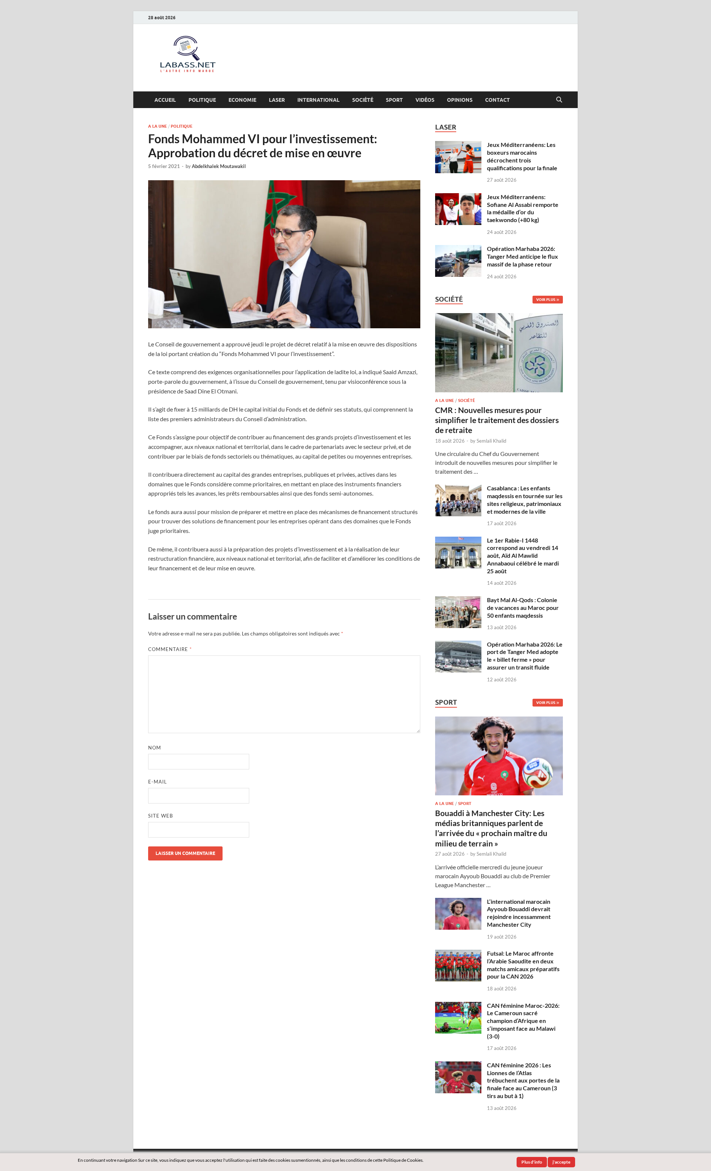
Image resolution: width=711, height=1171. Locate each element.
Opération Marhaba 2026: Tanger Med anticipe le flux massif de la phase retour (522, 256)
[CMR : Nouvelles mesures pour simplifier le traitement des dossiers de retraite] (499, 317)
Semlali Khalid (491, 441)
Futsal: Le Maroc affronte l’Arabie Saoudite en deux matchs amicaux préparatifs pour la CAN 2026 (523, 965)
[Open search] (559, 99)
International (318, 100)
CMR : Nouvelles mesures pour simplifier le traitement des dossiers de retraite (497, 420)
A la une (157, 126)
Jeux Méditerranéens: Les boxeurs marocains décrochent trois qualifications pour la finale (522, 156)
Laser (277, 100)
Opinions (460, 100)
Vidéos (424, 100)
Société (362, 100)
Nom (154, 748)
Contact (497, 100)
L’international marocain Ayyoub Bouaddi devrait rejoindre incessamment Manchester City (519, 913)
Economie (242, 100)
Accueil (165, 100)
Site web (160, 816)
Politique (202, 100)
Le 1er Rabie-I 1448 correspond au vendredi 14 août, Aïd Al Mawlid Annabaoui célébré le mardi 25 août (523, 555)
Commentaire (170, 649)
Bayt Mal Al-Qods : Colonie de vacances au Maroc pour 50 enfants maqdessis (523, 607)
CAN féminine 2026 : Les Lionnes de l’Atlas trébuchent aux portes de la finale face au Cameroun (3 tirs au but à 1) (523, 1080)
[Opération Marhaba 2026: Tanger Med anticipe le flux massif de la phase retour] (458, 249)
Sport (394, 100)
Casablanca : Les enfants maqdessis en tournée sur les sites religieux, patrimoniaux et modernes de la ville (525, 499)
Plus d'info (531, 1162)
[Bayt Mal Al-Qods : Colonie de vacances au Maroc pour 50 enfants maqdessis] (458, 600)
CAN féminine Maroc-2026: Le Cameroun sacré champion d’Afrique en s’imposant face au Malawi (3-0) (523, 1021)
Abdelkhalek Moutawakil (219, 166)
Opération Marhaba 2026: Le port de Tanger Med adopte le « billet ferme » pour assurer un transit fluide (525, 656)
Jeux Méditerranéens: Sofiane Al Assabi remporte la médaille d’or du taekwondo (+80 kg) (522, 208)
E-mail (157, 782)
